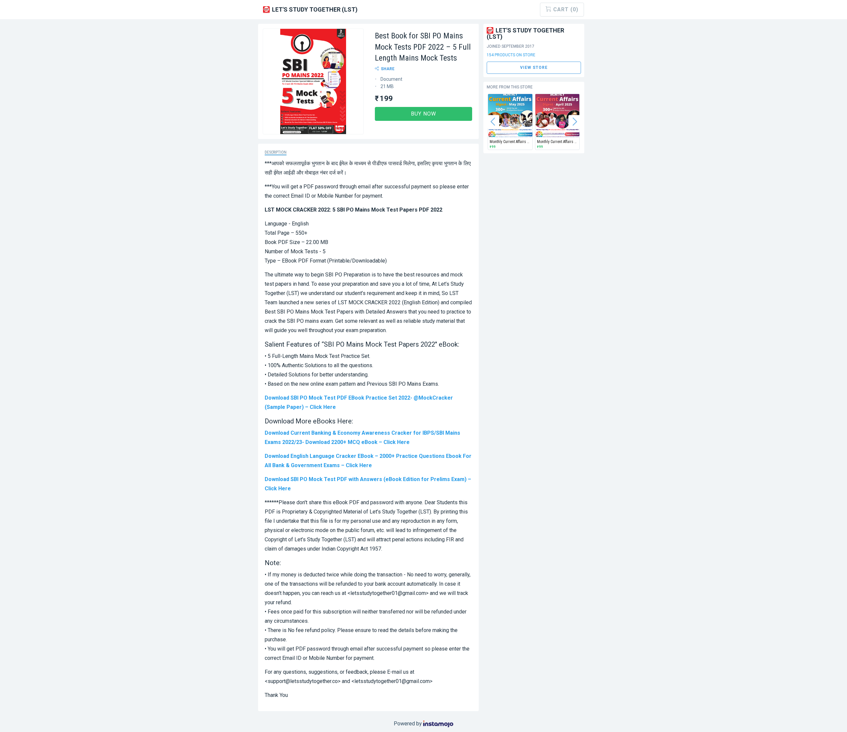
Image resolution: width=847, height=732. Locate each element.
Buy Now (423, 114)
